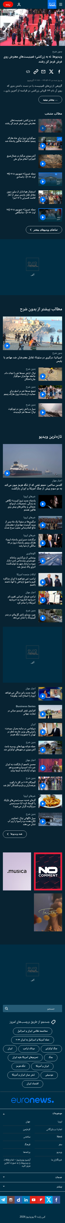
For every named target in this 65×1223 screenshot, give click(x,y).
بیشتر (59, 1187)
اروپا (60, 1122)
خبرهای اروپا (29, 496)
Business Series (26, 706)
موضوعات (57, 1113)
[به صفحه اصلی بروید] (52, 4)
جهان (28, 1122)
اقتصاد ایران (33, 1084)
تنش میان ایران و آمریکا (23, 1075)
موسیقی (49, 1075)
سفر (60, 1144)
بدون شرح (57, 353)
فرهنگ (27, 1144)
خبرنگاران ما (56, 1160)
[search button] (6, 1008)
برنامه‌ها (26, 1152)
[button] (44, 229)
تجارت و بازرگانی (54, 1129)
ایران (33, 724)
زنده (8, 4)
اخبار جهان (57, 480)
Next (59, 1137)
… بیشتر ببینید (50, 99)
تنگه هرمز (20, 1066)
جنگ (51, 1057)
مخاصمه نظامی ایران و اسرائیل (33, 1031)
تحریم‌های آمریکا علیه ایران (25, 1057)
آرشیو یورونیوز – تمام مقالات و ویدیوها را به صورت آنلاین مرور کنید (17, 1163)
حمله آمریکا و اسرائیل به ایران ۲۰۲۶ (32, 1040)
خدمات (58, 1177)
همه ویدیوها (16, 834)
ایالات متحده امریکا (26, 574)
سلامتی (26, 1137)
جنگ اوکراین (51, 1048)
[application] (32, 27)
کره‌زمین (26, 1129)
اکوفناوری (31, 553)
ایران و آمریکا (42, 1066)
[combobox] (32, 1008)
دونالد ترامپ (29, 1048)
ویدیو (59, 1152)
